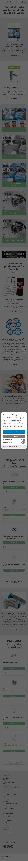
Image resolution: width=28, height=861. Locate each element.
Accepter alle (14, 431)
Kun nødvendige (14, 436)
